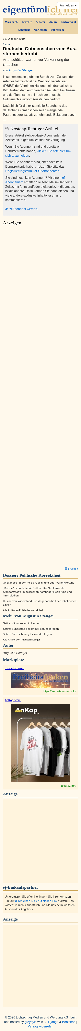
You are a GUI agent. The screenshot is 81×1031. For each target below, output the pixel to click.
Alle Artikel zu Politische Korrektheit (23, 610)
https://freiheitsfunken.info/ (59, 691)
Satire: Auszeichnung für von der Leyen (27, 634)
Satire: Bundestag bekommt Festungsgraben (31, 628)
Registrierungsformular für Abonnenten (32, 171)
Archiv (53, 22)
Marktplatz (40, 29)
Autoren (41, 22)
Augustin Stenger (21, 70)
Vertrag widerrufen (40, 1026)
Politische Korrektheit (39, 575)
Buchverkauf (68, 22)
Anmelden (67, 5)
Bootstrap (68, 1022)
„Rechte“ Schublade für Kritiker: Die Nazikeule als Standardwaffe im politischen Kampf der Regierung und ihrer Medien (37, 592)
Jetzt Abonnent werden (21, 209)
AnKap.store (13, 700)
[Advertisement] (40, 397)
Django (53, 1022)
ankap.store (68, 785)
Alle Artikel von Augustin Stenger (21, 639)
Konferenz (24, 29)
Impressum (57, 29)
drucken (72, 568)
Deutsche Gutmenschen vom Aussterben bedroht (40, 49)
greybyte (31, 1022)
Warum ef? (11, 22)
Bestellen (27, 22)
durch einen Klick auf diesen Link (36, 901)
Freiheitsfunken (14, 668)
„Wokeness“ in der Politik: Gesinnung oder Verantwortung (38, 582)
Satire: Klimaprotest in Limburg (22, 623)
